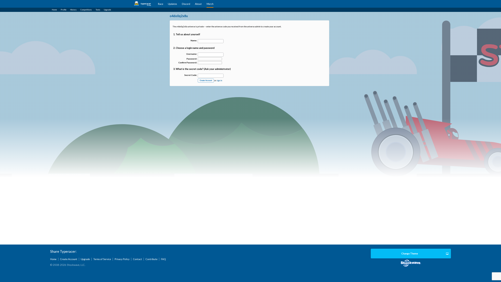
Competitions (86, 10)
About (198, 3)
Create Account (206, 80)
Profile (63, 10)
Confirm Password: (187, 62)
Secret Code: (190, 75)
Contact (137, 259)
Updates (172, 3)
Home (54, 10)
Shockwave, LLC (411, 263)
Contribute (151, 259)
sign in (219, 80)
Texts (98, 10)
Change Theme (409, 253)
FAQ (163, 259)
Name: (194, 40)
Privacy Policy (122, 259)
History (73, 10)
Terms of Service (102, 259)
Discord (186, 3)
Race (160, 3)
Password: (192, 58)
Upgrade (107, 10)
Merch (210, 3)
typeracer (146, 3)
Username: (191, 54)
